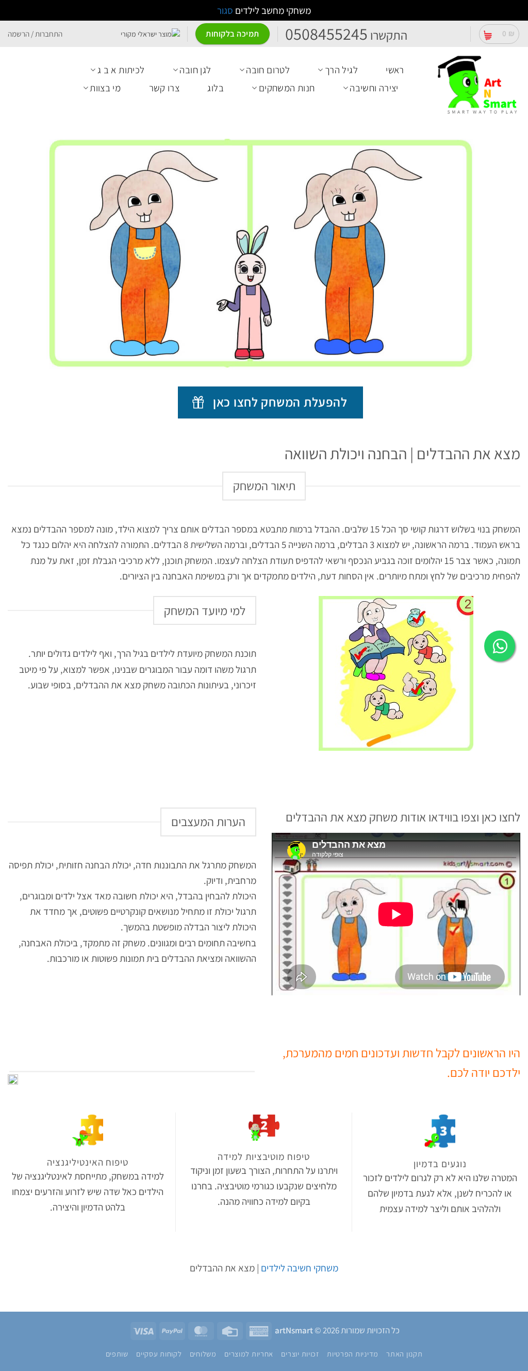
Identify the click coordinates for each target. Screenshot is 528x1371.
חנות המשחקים (287, 88)
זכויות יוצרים (300, 1354)
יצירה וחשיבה (374, 88)
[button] (499, 34)
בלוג (215, 88)
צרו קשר (164, 88)
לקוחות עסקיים (159, 1354)
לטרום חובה (268, 69)
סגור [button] (225, 10)
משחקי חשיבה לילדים (299, 1268)
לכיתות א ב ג (121, 69)
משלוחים (203, 1354)
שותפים (117, 1354)
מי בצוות (105, 88)
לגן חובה (195, 69)
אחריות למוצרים (248, 1354)
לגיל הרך (341, 69)
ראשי (395, 69)
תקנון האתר (404, 1354)
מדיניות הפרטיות (352, 1354)
